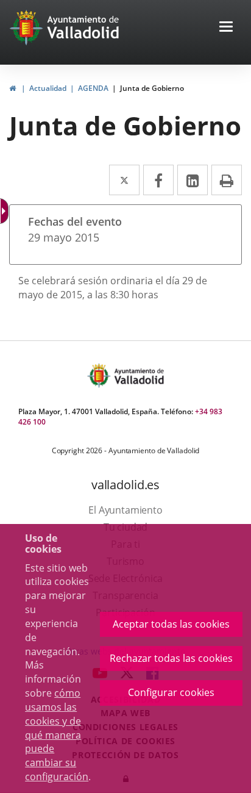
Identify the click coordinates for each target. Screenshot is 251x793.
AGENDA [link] (93, 88)
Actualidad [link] (47, 88)
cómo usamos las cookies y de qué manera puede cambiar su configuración (56, 734)
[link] (12, 88)
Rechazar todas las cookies (171, 658)
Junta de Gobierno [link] (152, 88)
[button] (226, 27)
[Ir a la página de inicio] (27, 27)
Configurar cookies (171, 692)
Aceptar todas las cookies (171, 624)
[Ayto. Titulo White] (83, 27)
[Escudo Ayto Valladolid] (100, 375)
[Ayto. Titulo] (138, 375)
